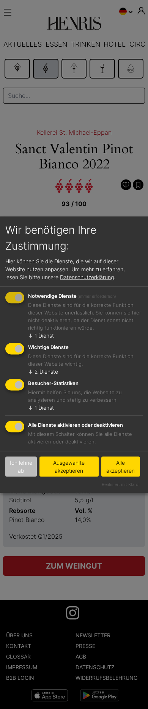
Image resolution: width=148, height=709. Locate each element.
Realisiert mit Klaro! (121, 484)
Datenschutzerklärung (87, 277)
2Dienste (43, 371)
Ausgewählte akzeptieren (69, 466)
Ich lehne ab (21, 466)
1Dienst (41, 335)
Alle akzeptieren (120, 466)
